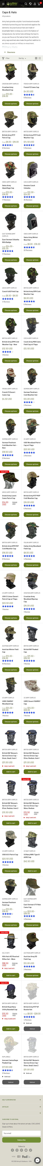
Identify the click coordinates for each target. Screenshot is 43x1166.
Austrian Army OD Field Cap (30, 957)
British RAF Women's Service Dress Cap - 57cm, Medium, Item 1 (31, 755)
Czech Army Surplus (31, 182)
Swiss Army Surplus (9, 182)
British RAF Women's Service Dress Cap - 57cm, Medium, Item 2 (10, 805)
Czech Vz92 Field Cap (10, 291)
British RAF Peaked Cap (31, 650)
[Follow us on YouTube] (26, 1150)
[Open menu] (3, 4)
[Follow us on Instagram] (17, 1150)
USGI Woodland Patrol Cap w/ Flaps (32, 444)
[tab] (21, 47)
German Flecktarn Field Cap (9, 903)
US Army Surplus (30, 439)
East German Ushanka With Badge (10, 240)
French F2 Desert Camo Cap (8, 393)
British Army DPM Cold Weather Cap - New (10, 343)
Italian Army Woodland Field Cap (32, 547)
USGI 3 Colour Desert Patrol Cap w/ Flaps (10, 597)
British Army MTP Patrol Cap (8, 136)
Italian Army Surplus (31, 542)
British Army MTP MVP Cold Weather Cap (32, 497)
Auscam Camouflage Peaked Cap (10, 1061)
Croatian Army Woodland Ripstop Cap (31, 599)
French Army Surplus (31, 84)
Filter (7, 58)
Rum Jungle (6, 1057)
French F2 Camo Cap (31, 87)
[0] (39, 3)
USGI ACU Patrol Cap (10, 854)
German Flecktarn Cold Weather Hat (30, 393)
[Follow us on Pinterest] (21, 1150)
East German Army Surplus (8, 235)
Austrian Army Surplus (10, 646)
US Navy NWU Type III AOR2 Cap (32, 855)
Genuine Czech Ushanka (29, 186)
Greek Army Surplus (9, 492)
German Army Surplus (31, 389)
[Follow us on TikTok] (30, 1150)
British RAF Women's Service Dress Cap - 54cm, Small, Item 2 (31, 1062)
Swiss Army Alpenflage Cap (8, 186)
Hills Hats (5, 953)
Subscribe (21, 1140)
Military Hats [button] (9, 47)
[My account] (35, 4)
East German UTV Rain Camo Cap (32, 906)
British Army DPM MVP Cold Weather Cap (10, 547)
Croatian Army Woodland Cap (7, 88)
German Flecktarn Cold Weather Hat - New (9, 445)
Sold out (32, 1029)
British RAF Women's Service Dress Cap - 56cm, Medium (31, 805)
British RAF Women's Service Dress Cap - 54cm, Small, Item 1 (10, 755)
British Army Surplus (9, 131)
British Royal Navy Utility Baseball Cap (9, 1008)
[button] (37, 1160)
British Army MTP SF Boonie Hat (31, 1008)
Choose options (11, 104)
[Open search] (26, 4)
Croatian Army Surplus (10, 84)
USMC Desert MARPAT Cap (32, 702)
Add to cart (10, 772)
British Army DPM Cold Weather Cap (32, 292)
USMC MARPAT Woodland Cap (7, 702)
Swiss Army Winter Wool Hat (31, 238)
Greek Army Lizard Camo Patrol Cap (9, 497)
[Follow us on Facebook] (12, 1150)
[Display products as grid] (36, 58)
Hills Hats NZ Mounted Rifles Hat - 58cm (10, 957)
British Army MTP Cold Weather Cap (32, 136)
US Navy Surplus (29, 851)
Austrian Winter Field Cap (10, 650)
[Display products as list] (40, 58)
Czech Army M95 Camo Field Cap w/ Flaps (32, 343)
